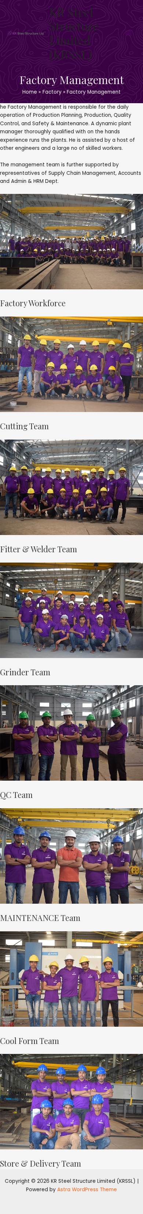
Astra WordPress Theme (87, 1189)
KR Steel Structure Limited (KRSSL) (74, 33)
